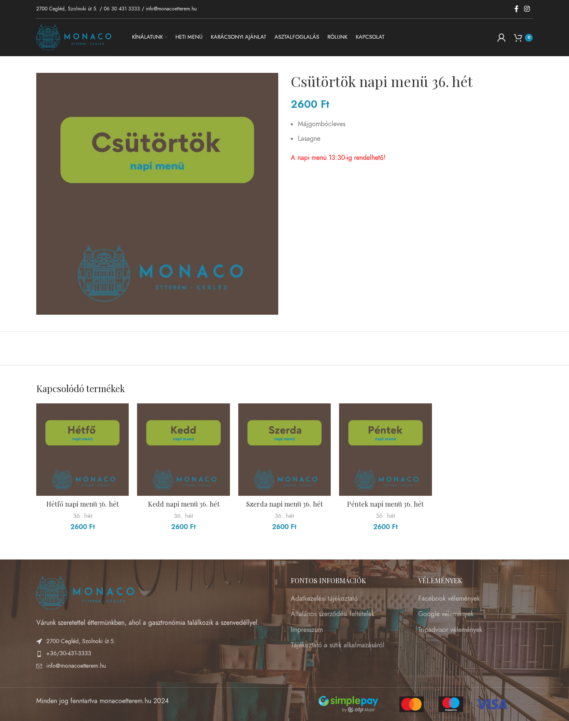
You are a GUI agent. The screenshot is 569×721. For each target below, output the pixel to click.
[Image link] (85, 592)
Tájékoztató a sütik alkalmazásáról (337, 645)
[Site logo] (73, 37)
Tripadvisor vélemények (450, 629)
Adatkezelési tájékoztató (324, 598)
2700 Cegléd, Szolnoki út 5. (67, 8)
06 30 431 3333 (122, 8)
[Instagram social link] (527, 8)
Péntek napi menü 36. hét (385, 504)
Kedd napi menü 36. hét (184, 504)
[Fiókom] (501, 37)
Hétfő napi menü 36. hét (82, 504)
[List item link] (157, 653)
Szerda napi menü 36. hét (284, 504)
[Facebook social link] (516, 8)
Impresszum (307, 629)
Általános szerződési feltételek (332, 614)
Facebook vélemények (449, 598)
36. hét (82, 515)
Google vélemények (446, 614)
